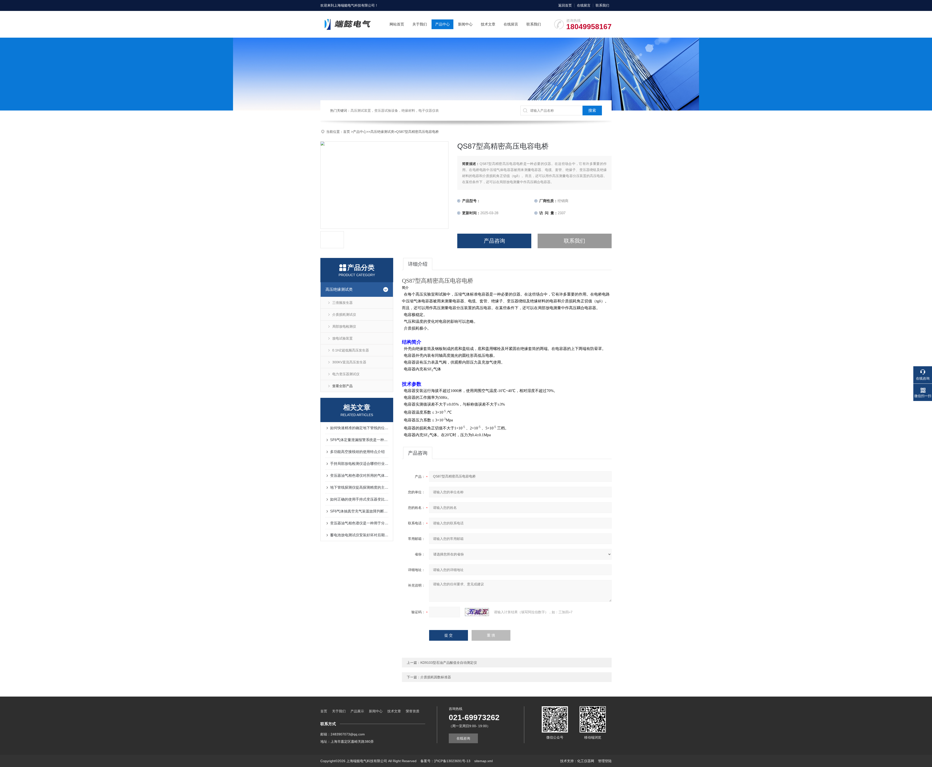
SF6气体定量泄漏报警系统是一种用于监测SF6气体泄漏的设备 (359, 440)
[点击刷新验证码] (477, 612)
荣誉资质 (412, 711)
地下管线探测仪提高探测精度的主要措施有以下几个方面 (359, 487)
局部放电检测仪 (344, 326)
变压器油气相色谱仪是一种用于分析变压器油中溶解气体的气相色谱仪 (359, 523)
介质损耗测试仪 (344, 314)
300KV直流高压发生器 (349, 362)
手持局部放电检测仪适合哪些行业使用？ (359, 463)
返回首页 (565, 5)
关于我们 (419, 24)
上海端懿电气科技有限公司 (354, 5)
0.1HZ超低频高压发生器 (350, 350)
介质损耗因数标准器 (435, 677)
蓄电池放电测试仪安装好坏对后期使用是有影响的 (359, 535)
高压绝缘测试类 (382, 132)
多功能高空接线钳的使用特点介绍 (357, 452)
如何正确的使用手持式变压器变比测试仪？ (359, 499)
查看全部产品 (342, 386)
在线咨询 (463, 738)
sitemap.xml (483, 761)
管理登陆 (605, 761)
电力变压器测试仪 (345, 374)
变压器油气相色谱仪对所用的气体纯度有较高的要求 (359, 475)
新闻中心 (465, 24)
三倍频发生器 (342, 303)
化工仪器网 (585, 761)
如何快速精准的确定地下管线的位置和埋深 (359, 428)
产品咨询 (494, 241)
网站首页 (397, 24)
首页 (347, 132)
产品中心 (442, 24)
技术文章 (488, 24)
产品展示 (357, 711)
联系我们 (602, 5)
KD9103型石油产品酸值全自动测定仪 (448, 663)
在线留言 (584, 5)
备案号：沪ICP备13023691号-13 (445, 761)
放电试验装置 (342, 338)
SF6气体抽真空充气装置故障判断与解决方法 (359, 511)
